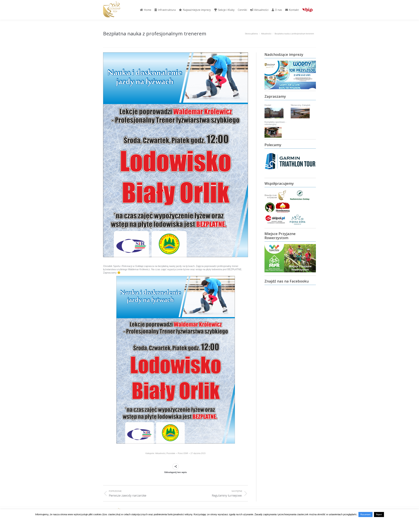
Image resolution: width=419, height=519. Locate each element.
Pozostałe (170, 453)
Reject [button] (379, 514)
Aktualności (160, 453)
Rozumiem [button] (365, 514)
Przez (183, 453)
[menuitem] (145, 9)
